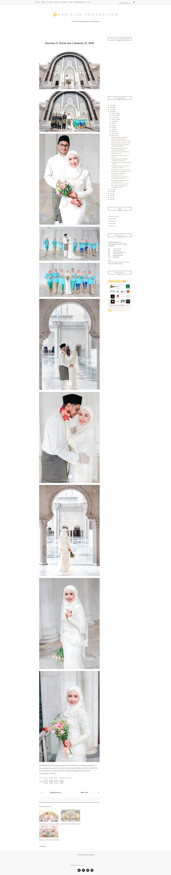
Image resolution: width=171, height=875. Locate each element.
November (114, 115)
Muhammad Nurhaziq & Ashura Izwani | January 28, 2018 (119, 138)
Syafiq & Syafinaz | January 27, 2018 (121, 141)
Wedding (45, 778)
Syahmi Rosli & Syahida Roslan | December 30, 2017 (120, 186)
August (114, 121)
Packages (64, 2)
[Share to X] (51, 781)
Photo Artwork (112, 219)
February (114, 133)
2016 (111, 191)
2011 (111, 197)
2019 (111, 109)
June (113, 125)
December (114, 113)
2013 (111, 195)
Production (57, 2)
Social (88, 2)
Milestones (50, 2)
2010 (111, 199)
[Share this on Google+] (56, 781)
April (113, 129)
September (115, 119)
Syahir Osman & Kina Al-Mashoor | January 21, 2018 (120, 152)
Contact (71, 2)
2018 (111, 111)
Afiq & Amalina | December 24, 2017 (120, 169)
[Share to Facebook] (45, 781)
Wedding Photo (53, 778)
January (114, 135)
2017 (111, 189)
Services (43, 2)
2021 (111, 105)
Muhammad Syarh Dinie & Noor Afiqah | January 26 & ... (119, 149)
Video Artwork (112, 221)
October (114, 117)
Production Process (113, 216)
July (113, 123)
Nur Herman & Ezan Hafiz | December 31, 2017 (118, 174)
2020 (111, 107)
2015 (111, 193)
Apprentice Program (80, 2)
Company (37, 2)
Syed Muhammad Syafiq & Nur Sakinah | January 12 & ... (119, 159)
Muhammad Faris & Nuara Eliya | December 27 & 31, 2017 (120, 177)
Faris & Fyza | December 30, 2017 (120, 184)
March (113, 131)
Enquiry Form (111, 226)
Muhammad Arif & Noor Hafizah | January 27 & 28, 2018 (120, 145)
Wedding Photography (65, 778)
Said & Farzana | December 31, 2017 (121, 171)
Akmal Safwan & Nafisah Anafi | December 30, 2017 (119, 181)
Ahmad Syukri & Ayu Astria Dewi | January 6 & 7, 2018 (120, 166)
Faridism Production (92, 865)
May (113, 127)
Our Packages (112, 223)
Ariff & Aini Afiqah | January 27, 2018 (120, 143)
